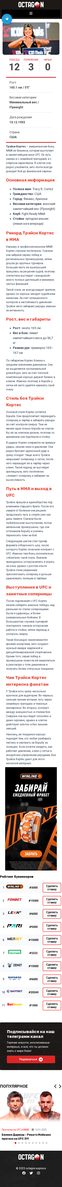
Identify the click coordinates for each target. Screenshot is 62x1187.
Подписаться (28, 1059)
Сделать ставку (52, 887)
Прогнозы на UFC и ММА (15, 1129)
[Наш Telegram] (7, 19)
